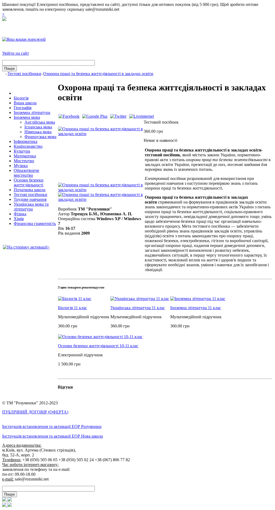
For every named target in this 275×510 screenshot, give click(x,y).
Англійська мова (39, 122)
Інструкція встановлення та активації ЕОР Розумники (52, 426)
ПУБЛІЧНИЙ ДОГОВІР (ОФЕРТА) (35, 412)
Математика (25, 156)
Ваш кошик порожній (26, 39)
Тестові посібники (24, 73)
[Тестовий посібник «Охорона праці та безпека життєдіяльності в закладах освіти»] (100, 133)
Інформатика (25, 141)
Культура (22, 151)
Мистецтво (24, 160)
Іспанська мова (38, 127)
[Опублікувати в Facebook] (69, 116)
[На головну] (4, 19)
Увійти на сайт (15, 53)
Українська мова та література (31, 206)
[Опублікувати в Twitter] (118, 116)
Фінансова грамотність (35, 223)
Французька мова (40, 136)
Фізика (20, 214)
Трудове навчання (30, 199)
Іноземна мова (27, 117)
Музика (21, 165)
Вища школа (25, 103)
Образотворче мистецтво (26, 173)
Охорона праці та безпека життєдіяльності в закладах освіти (98, 73)
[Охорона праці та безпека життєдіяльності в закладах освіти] (100, 189)
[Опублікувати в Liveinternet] (141, 116)
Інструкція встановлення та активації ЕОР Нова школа (52, 436)
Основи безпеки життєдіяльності (29, 182)
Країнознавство (28, 146)
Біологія (21, 98)
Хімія (19, 218)
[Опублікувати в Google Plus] (94, 116)
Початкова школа (29, 189)
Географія (22, 107)
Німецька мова (38, 132)
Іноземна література (32, 112)
